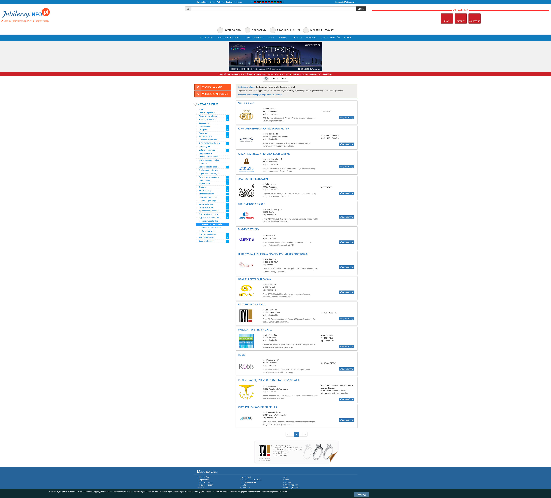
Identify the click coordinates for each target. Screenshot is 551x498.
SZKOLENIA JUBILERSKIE (251, 480)
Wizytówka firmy (346, 118)
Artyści (201, 109)
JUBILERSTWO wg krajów (209, 143)
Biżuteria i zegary (206, 485)
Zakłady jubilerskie (206, 238)
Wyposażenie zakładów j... (209, 217)
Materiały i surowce (206, 150)
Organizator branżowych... (209, 174)
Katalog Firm (204, 477)
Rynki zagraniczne (248, 482)
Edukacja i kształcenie (207, 116)
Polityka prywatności (291, 488)
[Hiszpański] (271, 2)
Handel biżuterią (205, 136)
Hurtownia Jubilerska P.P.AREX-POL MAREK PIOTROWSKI (273, 254)
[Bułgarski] (277, 2)
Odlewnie (202, 163)
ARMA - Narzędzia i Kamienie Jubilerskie (264, 153)
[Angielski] (257, 2)
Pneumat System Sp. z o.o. (255, 329)
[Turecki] (280, 2)
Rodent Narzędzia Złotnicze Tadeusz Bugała (268, 380)
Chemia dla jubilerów (207, 113)
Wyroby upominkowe (207, 234)
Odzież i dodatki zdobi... (208, 167)
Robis (241, 354)
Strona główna (202, 2)
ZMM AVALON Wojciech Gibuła (257, 407)
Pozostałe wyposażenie (211, 227)
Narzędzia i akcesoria (211, 224)
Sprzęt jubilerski (208, 231)
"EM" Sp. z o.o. (246, 103)
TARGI (243, 485)
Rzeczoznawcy (204, 190)
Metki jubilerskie (205, 153)
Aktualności (246, 477)
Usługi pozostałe (205, 207)
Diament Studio (248, 229)
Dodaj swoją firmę (246, 87)
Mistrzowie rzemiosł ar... (208, 157)
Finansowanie (204, 126)
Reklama (220, 2)
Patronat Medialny (290, 485)
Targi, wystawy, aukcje (207, 197)
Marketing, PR (204, 146)
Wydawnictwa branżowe (208, 214)
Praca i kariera (204, 180)
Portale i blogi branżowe (208, 177)
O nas (212, 2)
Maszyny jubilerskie (209, 221)
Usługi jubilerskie (205, 204)
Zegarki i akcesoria (206, 241)
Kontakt (229, 2)
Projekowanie (204, 184)
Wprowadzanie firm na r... (209, 211)
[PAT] (296, 452)
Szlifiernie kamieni (206, 194)
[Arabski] (274, 2)
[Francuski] (269, 2)
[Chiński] (266, 2)
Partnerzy (238, 2)
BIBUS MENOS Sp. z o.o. (252, 204)
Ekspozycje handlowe (207, 119)
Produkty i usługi (206, 482)
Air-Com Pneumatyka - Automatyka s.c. (264, 128)
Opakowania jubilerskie (208, 170)
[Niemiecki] (260, 2)
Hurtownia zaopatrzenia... (209, 140)
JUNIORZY (245, 488)
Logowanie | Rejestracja (344, 2)
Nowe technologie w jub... (209, 160)
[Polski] (254, 2)
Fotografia (202, 130)
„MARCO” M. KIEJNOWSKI (253, 178)
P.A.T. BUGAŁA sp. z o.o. (252, 304)
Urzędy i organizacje (207, 200)
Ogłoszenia (204, 480)
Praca (201, 488)
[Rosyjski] (263, 2)
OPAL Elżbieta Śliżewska (254, 279)
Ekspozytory (203, 123)
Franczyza (202, 133)
